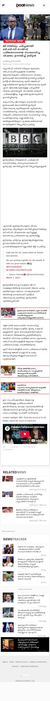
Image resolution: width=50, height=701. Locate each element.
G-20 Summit (15, 447)
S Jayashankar (8, 449)
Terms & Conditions (37, 662)
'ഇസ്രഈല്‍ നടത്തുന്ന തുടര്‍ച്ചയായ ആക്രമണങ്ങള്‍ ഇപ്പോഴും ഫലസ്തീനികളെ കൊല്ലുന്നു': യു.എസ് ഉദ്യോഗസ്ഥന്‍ (30, 630)
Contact (15, 666)
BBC (4, 447)
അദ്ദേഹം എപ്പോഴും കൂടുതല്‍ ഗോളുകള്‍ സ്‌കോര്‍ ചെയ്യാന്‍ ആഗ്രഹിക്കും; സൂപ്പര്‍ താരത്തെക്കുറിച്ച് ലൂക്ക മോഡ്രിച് (30, 564)
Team (11, 662)
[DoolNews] (24, 5)
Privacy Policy (21, 662)
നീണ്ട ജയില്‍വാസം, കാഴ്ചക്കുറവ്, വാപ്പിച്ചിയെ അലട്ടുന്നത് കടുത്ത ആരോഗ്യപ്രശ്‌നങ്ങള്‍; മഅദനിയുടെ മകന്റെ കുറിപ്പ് (31, 372)
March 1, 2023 (13, 278)
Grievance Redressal (29, 666)
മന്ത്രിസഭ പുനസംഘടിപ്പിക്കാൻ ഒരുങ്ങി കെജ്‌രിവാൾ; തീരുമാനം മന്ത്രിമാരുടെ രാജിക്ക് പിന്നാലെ (31, 389)
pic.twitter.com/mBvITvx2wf (19, 270)
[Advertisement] (25, 196)
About (5, 662)
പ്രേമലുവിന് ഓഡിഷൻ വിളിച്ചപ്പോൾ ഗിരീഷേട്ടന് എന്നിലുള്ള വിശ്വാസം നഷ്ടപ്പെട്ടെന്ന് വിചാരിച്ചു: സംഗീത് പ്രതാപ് (28, 645)
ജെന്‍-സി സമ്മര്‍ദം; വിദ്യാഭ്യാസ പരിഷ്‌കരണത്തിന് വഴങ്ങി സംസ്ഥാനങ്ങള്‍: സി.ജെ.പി (31, 549)
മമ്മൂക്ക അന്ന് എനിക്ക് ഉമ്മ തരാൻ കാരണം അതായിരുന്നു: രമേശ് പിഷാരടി (31, 576)
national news (29, 447)
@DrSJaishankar (14, 267)
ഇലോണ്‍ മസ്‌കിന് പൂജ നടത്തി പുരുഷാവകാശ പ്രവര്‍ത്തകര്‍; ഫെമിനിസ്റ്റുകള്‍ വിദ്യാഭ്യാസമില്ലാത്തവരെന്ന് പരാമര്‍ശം (32, 314)
